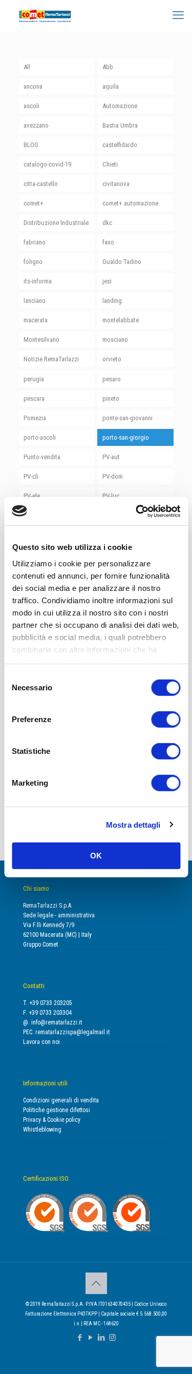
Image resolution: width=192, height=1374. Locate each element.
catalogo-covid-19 (47, 164)
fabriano (35, 242)
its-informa (38, 281)
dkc (107, 223)
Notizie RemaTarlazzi (51, 359)
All (27, 67)
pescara (34, 398)
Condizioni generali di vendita (61, 1100)
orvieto (111, 359)
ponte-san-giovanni (127, 418)
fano (108, 242)
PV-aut (111, 457)
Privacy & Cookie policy (51, 1119)
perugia (34, 379)
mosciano (115, 339)
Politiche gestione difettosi (56, 1110)
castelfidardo (119, 145)
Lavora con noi (41, 1041)
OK (96, 855)
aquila (110, 86)
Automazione (119, 106)
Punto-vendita (42, 457)
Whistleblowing (42, 1129)
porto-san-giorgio (125, 437)
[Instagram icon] (112, 1337)
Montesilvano (41, 339)
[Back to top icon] (96, 1283)
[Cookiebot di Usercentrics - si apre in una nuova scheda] (136, 511)
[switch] (165, 719)
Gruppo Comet (40, 944)
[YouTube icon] (91, 1337)
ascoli (31, 106)
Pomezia (35, 418)
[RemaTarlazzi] (45, 15)
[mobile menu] (178, 15)
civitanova (116, 184)
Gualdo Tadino (121, 261)
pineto (110, 398)
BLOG (31, 145)
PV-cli (31, 476)
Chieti (110, 164)
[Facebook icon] (80, 1337)
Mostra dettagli (133, 824)
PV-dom (112, 476)
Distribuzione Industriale (56, 223)
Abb (107, 67)
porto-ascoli (40, 437)
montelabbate (120, 320)
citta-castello (41, 184)
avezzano (36, 125)
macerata (36, 320)
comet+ (34, 203)
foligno (33, 261)
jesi (107, 281)
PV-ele (32, 496)
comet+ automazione (130, 203)
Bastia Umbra (120, 125)
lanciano (35, 300)
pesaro (111, 379)
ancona (33, 86)
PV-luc (110, 496)
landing (112, 300)
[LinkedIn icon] (101, 1337)
